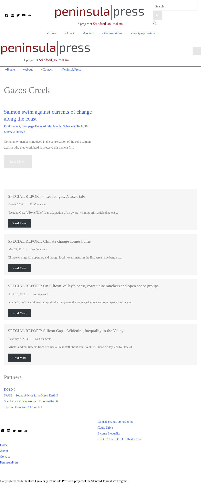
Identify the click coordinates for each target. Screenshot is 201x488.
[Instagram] (12, 15)
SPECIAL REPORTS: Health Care (120, 439)
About (4, 451)
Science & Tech (73, 126)
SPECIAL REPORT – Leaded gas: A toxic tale (46, 196)
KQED (8, 389)
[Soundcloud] (29, 15)
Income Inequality (109, 433)
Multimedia (54, 126)
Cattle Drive (105, 427)
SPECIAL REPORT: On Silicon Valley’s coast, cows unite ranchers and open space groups (83, 286)
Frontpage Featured (34, 126)
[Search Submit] (158, 15)
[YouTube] (24, 15)
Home (4, 445)
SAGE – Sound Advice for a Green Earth (30, 395)
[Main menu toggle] (197, 51)
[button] (155, 24)
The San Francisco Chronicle (22, 407)
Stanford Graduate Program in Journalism (29, 401)
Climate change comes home (115, 421)
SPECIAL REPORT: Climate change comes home (49, 241)
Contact (5, 456)
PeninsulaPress (9, 462)
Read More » (18, 164)
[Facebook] (6, 15)
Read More (19, 223)
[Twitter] (18, 15)
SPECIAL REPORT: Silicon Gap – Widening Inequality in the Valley (66, 330)
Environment (12, 126)
